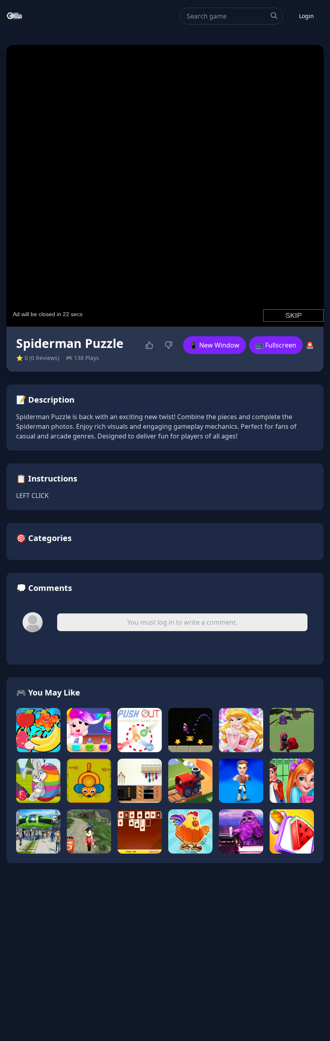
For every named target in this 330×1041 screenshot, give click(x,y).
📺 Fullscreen (276, 345)
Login (306, 16)
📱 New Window (214, 345)
